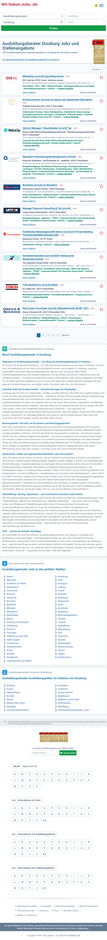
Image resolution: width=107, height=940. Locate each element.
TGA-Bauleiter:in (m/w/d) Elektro (40, 285)
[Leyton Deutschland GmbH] (12, 210)
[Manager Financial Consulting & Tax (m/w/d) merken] (101, 209)
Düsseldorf (12, 587)
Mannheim (12, 611)
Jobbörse (51, 935)
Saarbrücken (64, 657)
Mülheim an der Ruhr (17, 636)
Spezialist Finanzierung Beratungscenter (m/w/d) (49, 156)
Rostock (11, 629)
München (11, 580)
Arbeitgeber (46, 906)
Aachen (62, 618)
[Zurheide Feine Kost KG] (12, 101)
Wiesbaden (12, 615)
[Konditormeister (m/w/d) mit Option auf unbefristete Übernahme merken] (101, 101)
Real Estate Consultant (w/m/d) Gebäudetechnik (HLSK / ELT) (56, 308)
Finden (53, 28)
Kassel (61, 639)
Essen (61, 590)
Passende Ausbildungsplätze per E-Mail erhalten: (53, 748)
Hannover (12, 597)
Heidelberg (64, 625)
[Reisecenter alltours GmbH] (12, 187)
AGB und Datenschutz (26, 910)
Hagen (61, 653)
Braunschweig (65, 646)
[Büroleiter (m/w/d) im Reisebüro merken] (101, 186)
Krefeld (10, 653)
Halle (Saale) (13, 639)
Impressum (43, 910)
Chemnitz (63, 636)
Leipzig (61, 587)
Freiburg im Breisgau (18, 622)
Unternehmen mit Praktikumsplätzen (36, 867)
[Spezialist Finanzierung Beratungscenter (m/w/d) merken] (101, 158)
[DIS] (12, 78)
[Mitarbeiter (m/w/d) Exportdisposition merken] (101, 77)
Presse (56, 910)
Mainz (10, 618)
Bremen (11, 594)
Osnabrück (12, 657)
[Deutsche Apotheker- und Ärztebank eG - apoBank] (12, 158)
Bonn (60, 604)
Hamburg (63, 576)
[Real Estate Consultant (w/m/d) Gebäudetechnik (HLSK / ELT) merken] (101, 309)
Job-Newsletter (69, 753)
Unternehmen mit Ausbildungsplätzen (36, 834)
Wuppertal (63, 601)
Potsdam (11, 632)
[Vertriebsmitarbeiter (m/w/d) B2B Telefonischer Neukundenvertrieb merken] (101, 257)
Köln (60, 580)
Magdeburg (64, 629)
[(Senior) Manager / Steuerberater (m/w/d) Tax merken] (101, 129)
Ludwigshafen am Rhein (19, 661)
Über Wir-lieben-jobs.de (89, 906)
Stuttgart (62, 583)
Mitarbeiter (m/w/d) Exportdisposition (43, 76)
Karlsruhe (63, 608)
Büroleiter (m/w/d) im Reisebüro (40, 185)
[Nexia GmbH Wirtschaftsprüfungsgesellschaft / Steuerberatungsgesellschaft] (12, 130)
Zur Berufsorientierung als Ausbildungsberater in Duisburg (30, 59)
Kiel (60, 632)
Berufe (16, 766)
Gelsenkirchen (14, 646)
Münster (11, 608)
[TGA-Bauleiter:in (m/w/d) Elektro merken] (101, 286)
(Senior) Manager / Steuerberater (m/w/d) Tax (47, 128)
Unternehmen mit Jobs (29, 800)
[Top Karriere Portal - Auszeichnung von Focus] (53, 737)
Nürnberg (63, 597)
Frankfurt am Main (16, 583)
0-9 (44, 820)
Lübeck (62, 622)
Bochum (11, 601)
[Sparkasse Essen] (12, 233)
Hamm (61, 650)
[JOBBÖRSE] (19, 4)
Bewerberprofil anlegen (65, 906)
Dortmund (12, 590)
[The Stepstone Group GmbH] (12, 257)
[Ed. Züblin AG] (12, 287)
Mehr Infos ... (84, 928)
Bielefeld (11, 604)
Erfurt (10, 650)
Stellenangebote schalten (27, 906)
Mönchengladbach (67, 615)
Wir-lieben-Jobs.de (71, 910)
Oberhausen (64, 643)
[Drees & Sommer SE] (12, 310)
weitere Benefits (65, 88)
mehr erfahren (29, 92)
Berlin (10, 576)
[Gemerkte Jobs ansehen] (96, 6)
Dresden (62, 594)
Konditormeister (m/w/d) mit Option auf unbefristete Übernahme (57, 99)
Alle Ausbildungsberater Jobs (73, 710)
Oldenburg (12, 625)
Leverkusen (13, 643)
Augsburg (63, 611)
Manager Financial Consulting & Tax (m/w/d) (47, 208)
